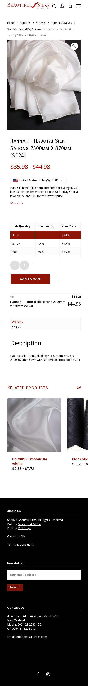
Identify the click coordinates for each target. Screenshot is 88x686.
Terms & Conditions (20, 544)
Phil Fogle (24, 528)
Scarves (41, 23)
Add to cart (30, 279)
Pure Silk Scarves (61, 23)
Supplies (25, 23)
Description (25, 343)
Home (11, 23)
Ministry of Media (29, 524)
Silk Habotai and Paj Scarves (24, 29)
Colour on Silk (16, 536)
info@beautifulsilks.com (31, 637)
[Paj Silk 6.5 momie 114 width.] (34, 425)
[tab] (45, 343)
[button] (74, 46)
